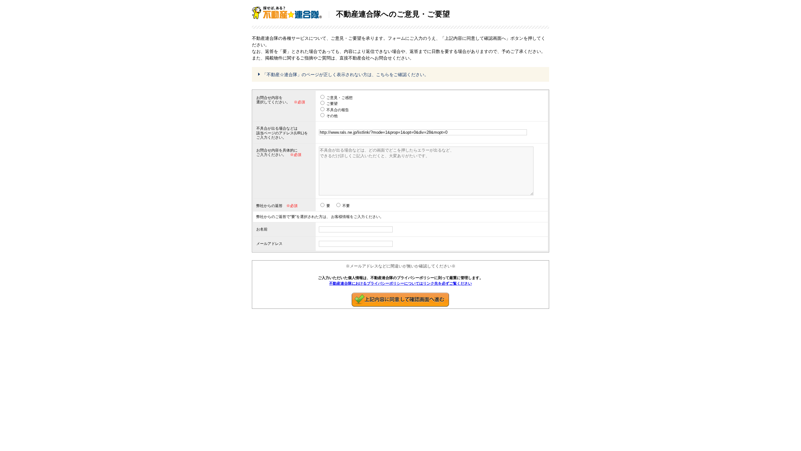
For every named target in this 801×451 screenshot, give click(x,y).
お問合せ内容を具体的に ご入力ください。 (277, 152)
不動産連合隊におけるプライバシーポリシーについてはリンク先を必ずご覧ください (400, 283)
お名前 (262, 229)
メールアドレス (269, 243)
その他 (332, 116)
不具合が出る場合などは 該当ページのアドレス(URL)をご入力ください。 (282, 133)
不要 (346, 206)
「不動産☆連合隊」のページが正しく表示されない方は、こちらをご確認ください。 (345, 74)
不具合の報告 (337, 110)
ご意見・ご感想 (339, 98)
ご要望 (332, 103)
